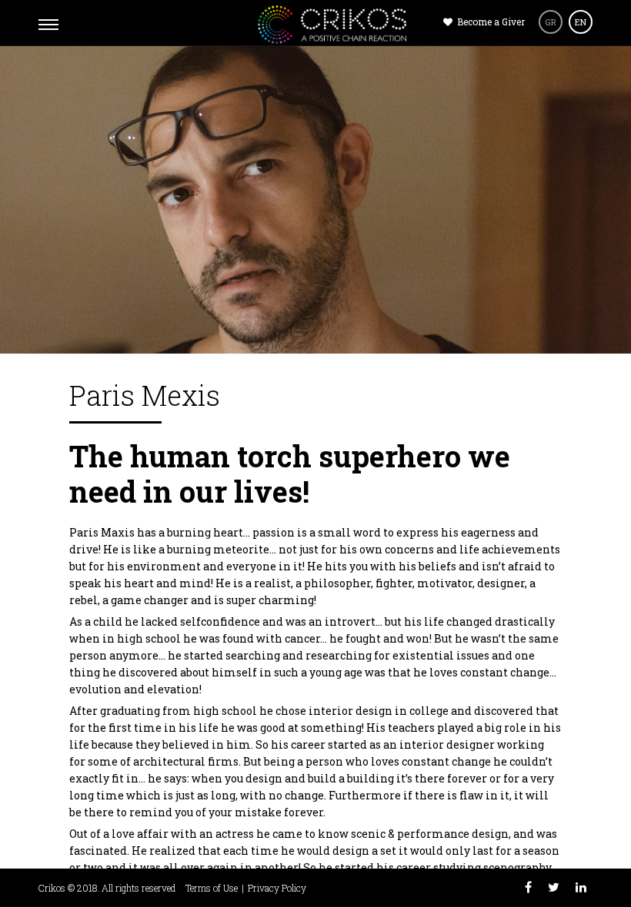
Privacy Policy (277, 888)
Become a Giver (490, 21)
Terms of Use (211, 888)
